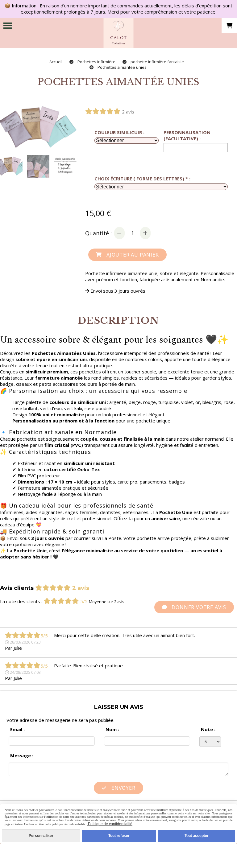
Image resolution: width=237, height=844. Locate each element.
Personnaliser (41, 836)
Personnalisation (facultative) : (187, 135)
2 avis (128, 112)
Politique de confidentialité (109, 824)
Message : (21, 755)
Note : (208, 729)
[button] (67, 166)
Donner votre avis (198, 607)
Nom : (112, 729)
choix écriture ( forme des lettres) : (142, 178)
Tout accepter (197, 836)
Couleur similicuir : (119, 132)
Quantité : (98, 233)
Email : (17, 729)
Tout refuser (119, 836)
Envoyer (122, 787)
